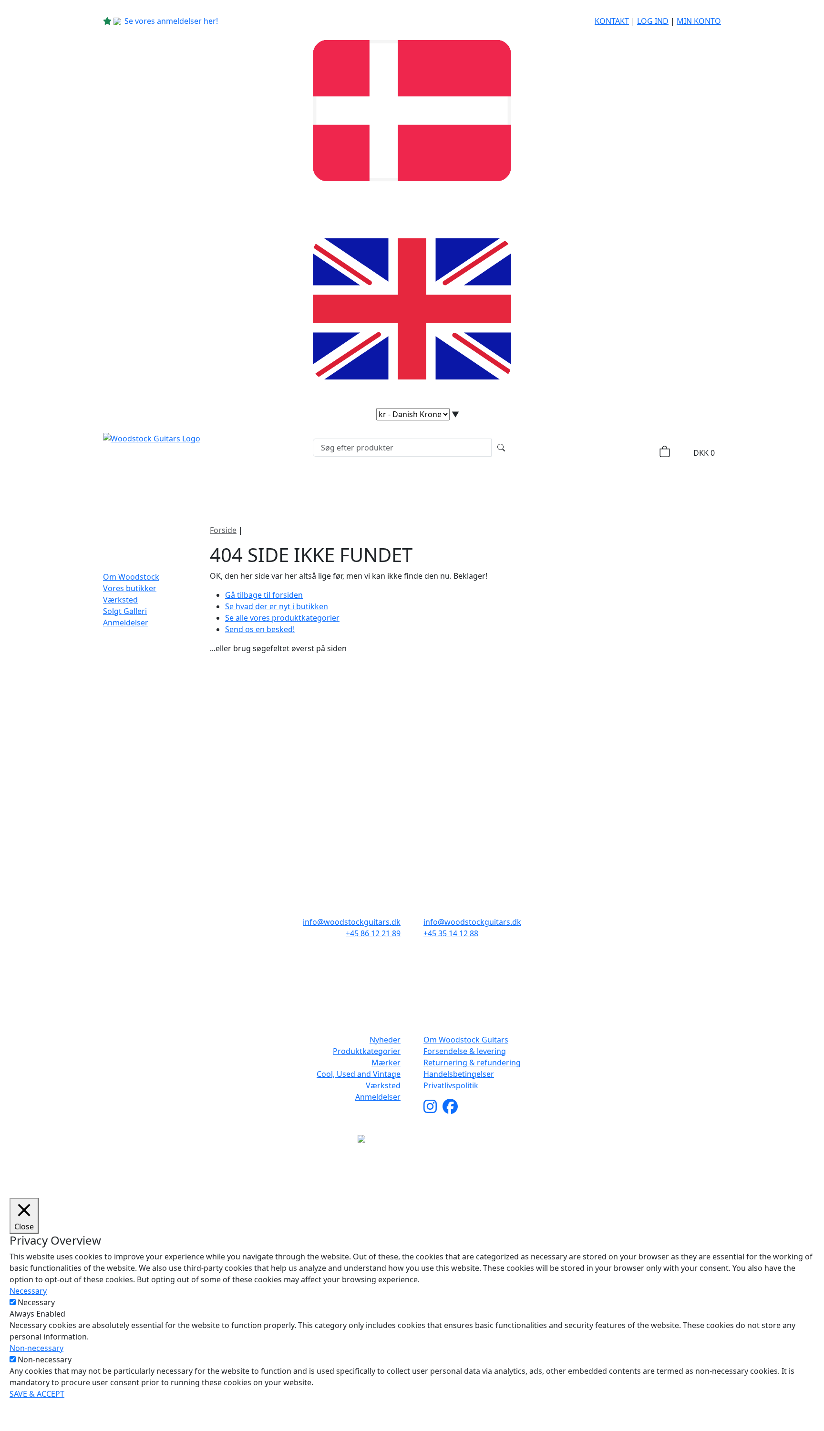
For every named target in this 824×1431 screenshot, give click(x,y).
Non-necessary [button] (36, 1348)
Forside (223, 530)
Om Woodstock (580, 488)
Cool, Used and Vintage (359, 1074)
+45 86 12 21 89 (373, 933)
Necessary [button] (28, 1291)
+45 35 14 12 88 (450, 933)
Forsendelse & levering (464, 1051)
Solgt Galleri (125, 611)
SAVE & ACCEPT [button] (37, 1394)
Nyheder (224, 488)
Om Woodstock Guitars (465, 1039)
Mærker (392, 488)
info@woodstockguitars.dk (352, 922)
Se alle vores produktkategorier (282, 618)
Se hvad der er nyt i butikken (276, 606)
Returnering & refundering (472, 1062)
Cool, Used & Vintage (482, 488)
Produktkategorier (305, 488)
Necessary (36, 1302)
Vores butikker (129, 588)
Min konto (699, 21)
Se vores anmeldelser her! (171, 21)
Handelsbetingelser (458, 1074)
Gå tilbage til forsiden (264, 595)
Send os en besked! (260, 629)
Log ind (653, 21)
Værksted (120, 599)
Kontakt (612, 21)
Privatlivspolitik (450, 1085)
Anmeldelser (125, 622)
